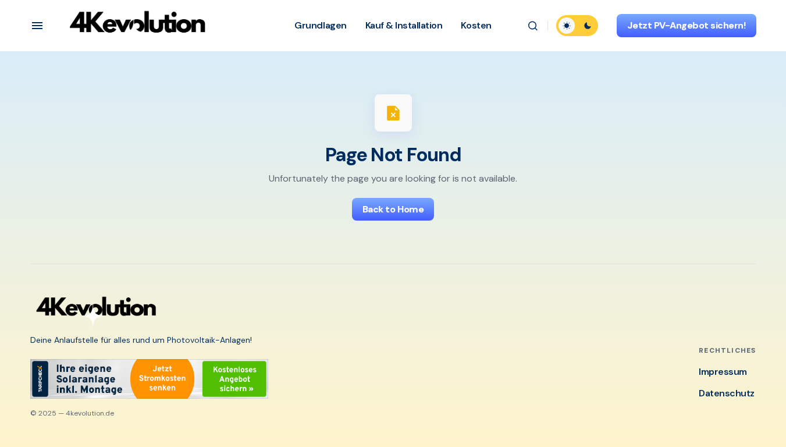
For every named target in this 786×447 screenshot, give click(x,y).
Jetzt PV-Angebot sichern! (686, 25)
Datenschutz (727, 393)
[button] (37, 26)
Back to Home (393, 209)
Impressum (723, 372)
